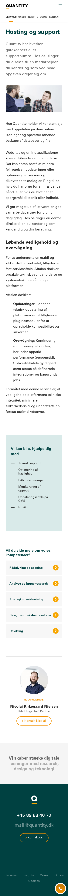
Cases (22, 16)
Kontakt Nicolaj (35, 721)
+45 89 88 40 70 (34, 815)
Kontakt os (35, 837)
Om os (43, 16)
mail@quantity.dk (34, 825)
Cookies (34, 881)
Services (11, 16)
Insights (33, 16)
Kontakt (54, 16)
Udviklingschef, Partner (34, 711)
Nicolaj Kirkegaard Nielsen (34, 706)
